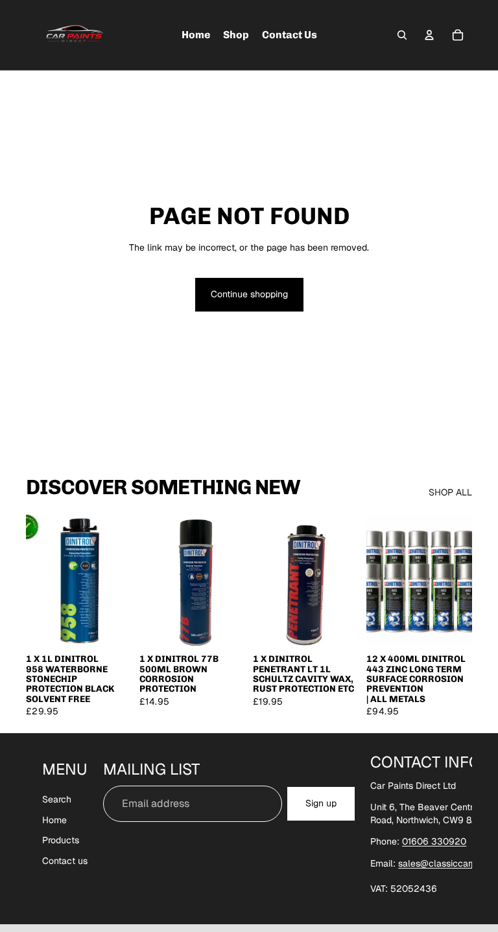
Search (56, 799)
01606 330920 (434, 841)
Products (60, 840)
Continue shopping (249, 294)
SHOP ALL (450, 492)
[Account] (429, 35)
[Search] (402, 35)
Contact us (65, 860)
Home (54, 819)
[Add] (111, 626)
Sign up (321, 803)
